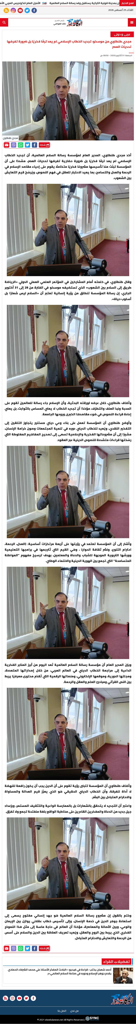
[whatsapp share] (20, 145)
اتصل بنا (62, 1010)
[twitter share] (27, 145)
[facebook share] (34, 145)
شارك (43, 145)
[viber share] (13, 145)
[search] (4, 22)
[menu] (132, 22)
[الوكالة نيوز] (122, 999)
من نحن (74, 1010)
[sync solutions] (92, 1020)
